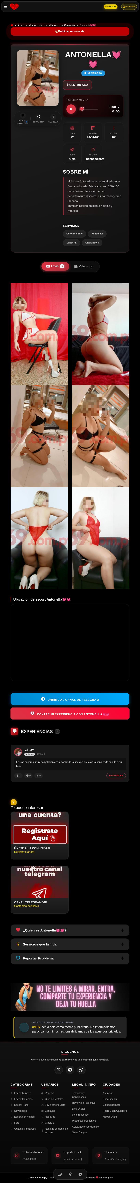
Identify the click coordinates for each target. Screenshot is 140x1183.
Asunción (108, 1093)
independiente (95, 158)
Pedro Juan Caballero (115, 1110)
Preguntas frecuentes (84, 1120)
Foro (16, 1122)
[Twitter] (58, 1070)
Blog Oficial (78, 1108)
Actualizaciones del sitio (85, 1126)
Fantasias (97, 233)
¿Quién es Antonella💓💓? (44, 930)
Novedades (20, 1110)
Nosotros (50, 1116)
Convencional (74, 233)
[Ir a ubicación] (70, 1174)
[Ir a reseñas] (80, 1174)
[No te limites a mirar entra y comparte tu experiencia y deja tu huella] (70, 996)
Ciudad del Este (111, 1104)
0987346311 (29, 1159)
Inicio (17, 25)
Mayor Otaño (110, 1116)
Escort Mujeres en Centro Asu (60, 25)
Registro (49, 1093)
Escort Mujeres (32, 25)
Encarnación (110, 1099)
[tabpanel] (70, 436)
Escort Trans (21, 1104)
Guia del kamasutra (25, 1128)
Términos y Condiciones (79, 1095)
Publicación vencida (71, 31)
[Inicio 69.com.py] (14, 6)
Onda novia (92, 242)
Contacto (50, 1110)
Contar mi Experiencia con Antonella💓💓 (73, 714)
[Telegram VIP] (70, 1070)
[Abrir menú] (5, 6)
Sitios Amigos (79, 1132)
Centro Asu (78, 84)
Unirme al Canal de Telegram (73, 699)
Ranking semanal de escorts (56, 1130)
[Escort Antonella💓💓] (39, 334)
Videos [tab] (85, 266)
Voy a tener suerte (55, 1104)
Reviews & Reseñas (83, 1102)
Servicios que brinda (40, 944)
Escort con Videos (24, 1116)
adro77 (29, 750)
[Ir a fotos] (60, 1174)
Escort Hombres (23, 1099)
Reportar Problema (38, 958)
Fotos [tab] (57, 266)
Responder (116, 775)
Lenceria (71, 242)
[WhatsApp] (81, 1070)
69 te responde (80, 1114)
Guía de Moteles (54, 1099)
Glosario (49, 1122)
